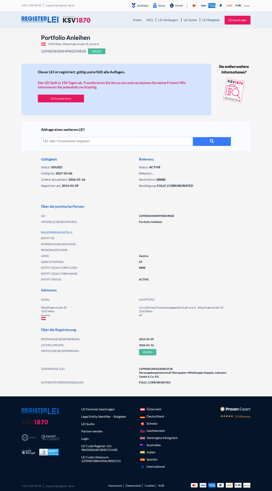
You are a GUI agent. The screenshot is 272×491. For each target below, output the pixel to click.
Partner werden (92, 431)
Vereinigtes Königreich (162, 438)
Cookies (150, 485)
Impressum (115, 485)
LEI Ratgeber (211, 20)
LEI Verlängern (168, 20)
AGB (161, 485)
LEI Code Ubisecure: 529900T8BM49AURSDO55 (101, 459)
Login (85, 438)
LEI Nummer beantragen (98, 409)
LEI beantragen (237, 20)
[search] (212, 141)
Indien (151, 452)
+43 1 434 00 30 (31, 486)
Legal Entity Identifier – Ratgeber (103, 416)
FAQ (150, 20)
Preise (137, 20)
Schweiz (152, 423)
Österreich (154, 409)
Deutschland (155, 416)
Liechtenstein (156, 430)
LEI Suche (190, 20)
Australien (154, 445)
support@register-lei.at (60, 486)
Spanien (152, 459)
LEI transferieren (61, 98)
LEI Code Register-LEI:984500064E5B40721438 (99, 448)
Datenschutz (133, 485)
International (156, 466)
